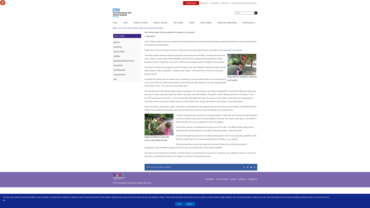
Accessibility (214, 3)
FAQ (114, 79)
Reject (189, 204)
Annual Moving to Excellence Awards (244, 3)
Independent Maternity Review (123, 61)
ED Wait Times (191, 3)
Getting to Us (252, 179)
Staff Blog (116, 56)
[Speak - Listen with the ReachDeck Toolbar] (2, 2)
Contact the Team (119, 74)
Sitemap (233, 179)
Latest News (225, 3)
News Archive (118, 65)
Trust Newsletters (119, 70)
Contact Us (204, 3)
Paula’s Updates (119, 51)
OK (179, 204)
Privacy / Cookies (222, 179)
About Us (116, 42)
